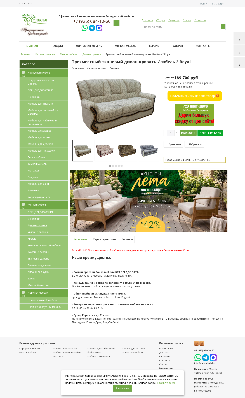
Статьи (187, 20)
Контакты (200, 20)
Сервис (154, 46)
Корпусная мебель (89, 46)
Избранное (195, 144)
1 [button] (110, 166)
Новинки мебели (38, 292)
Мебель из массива (39, 130)
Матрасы (33, 170)
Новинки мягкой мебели (42, 300)
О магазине (25, 3)
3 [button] (116, 166)
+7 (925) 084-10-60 (92, 21)
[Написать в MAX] (99, 27)
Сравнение (174, 144)
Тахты (31, 278)
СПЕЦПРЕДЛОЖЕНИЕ (40, 90)
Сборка (160, 20)
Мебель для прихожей (41, 150)
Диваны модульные (39, 265)
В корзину (188, 132)
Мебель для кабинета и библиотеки (42, 122)
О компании (166, 348)
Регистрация (217, 3)
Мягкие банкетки (38, 285)
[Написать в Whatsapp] (84, 27)
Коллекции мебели (39, 197)
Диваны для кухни (38, 272)
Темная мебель (37, 164)
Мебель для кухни (39, 137)
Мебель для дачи (38, 183)
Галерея (177, 46)
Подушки (33, 177)
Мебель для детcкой (40, 144)
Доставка (147, 20)
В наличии (34, 97)
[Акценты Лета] (149, 200)
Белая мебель (36, 157)
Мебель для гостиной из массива (43, 112)
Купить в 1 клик (210, 132)
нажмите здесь (166, 383)
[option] (116, 106)
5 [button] (122, 166)
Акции (58, 46)
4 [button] (119, 166)
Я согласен (122, 388)
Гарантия (174, 20)
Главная (32, 46)
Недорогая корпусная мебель (41, 81)
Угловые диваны (38, 232)
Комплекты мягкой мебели (44, 245)
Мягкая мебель (125, 46)
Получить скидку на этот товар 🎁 (194, 96)
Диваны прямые (37, 225)
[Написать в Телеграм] (92, 27)
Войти (203, 3)
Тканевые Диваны (39, 258)
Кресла (32, 238)
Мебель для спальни (40, 103)
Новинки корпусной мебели (44, 306)
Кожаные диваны (38, 252)
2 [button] (113, 166)
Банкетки (33, 190)
